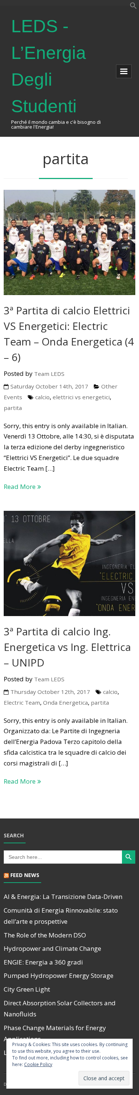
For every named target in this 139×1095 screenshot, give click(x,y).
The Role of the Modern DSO (45, 935)
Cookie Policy (38, 1064)
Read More (20, 486)
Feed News (24, 875)
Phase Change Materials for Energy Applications (55, 1033)
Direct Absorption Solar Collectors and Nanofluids (60, 1009)
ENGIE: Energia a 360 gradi (43, 962)
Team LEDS (49, 373)
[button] (133, 7)
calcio (42, 397)
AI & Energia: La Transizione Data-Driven (63, 896)
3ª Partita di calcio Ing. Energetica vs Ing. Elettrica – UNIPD (67, 646)
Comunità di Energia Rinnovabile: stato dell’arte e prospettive (61, 916)
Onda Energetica (65, 702)
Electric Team (22, 702)
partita (13, 407)
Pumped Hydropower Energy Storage (58, 975)
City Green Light (27, 989)
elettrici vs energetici (81, 397)
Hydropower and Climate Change (52, 948)
